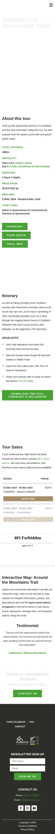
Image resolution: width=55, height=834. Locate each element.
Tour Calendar (15, 722)
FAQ (32, 722)
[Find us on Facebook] (20, 808)
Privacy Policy (27, 829)
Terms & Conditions (27, 826)
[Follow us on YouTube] (34, 808)
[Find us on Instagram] (27, 808)
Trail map (15, 244)
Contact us (27, 693)
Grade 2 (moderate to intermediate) (30, 166)
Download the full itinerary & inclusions (27, 395)
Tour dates (16, 235)
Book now (28, 499)
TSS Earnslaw (26, 381)
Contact (20, 726)
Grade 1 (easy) (23, 163)
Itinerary (15, 226)
